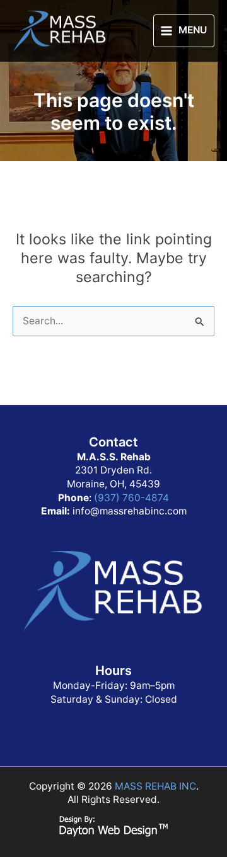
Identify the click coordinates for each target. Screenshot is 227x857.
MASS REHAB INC (155, 786)
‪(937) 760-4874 (131, 498)
